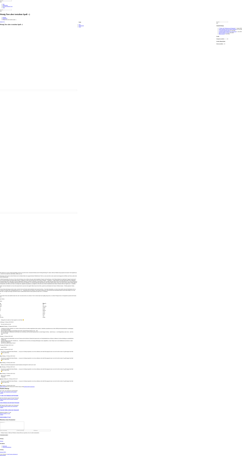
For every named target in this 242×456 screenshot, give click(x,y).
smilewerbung (3, 386)
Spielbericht (26, 386)
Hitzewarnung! (222, 33)
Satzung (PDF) (3, 452)
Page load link (3, 455)
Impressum (5, 446)
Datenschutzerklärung (7, 447)
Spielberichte (81, 25)
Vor (4, 21)
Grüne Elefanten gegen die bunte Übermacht (9, 399)
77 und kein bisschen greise (224, 30)
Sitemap (1, 441)
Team (80, 26)
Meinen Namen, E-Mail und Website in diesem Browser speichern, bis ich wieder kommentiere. (20, 432)
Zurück (1, 21)
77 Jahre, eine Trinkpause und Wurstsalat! (8, 391)
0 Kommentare (32, 386)
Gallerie (1, 393)
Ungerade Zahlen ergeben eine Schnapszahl (8, 406)
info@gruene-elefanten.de (12, 454)
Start (79, 24)
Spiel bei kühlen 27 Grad (5, 413)
